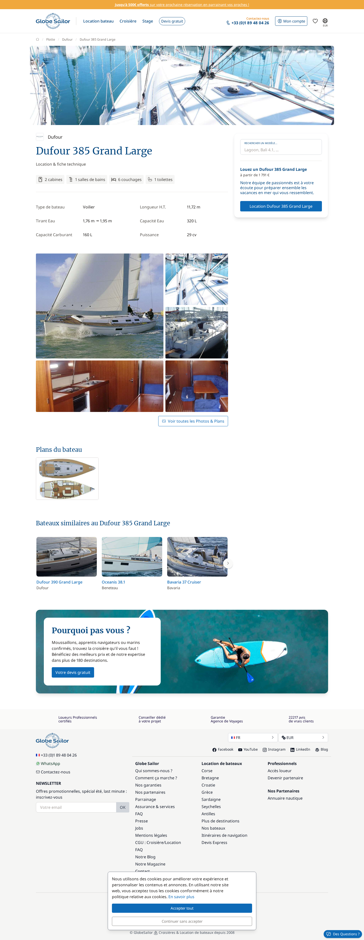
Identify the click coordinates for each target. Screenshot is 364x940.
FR (238, 737)
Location (173, 842)
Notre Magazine (150, 864)
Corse (207, 770)
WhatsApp (50, 763)
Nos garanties (148, 785)
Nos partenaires (150, 792)
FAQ (139, 813)
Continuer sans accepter (182, 921)
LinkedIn (303, 749)
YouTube (251, 749)
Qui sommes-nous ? (153, 770)
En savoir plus (181, 896)
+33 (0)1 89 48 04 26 (59, 755)
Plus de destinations (220, 821)
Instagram (277, 749)
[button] (98, 21)
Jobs (139, 828)
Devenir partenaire (285, 778)
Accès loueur (280, 770)
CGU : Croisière (149, 842)
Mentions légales (151, 835)
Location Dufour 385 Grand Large (281, 206)
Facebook (225, 749)
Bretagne (210, 778)
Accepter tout (182, 908)
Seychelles (211, 806)
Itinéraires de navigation (224, 835)
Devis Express (214, 842)
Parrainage (145, 799)
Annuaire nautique (285, 798)
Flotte (50, 39)
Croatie (208, 785)
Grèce (207, 792)
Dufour (67, 39)
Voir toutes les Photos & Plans (196, 421)
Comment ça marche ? (156, 778)
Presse (141, 821)
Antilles (208, 813)
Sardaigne (211, 799)
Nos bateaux (213, 828)
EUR (289, 737)
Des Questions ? (346, 934)
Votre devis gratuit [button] (72, 672)
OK (123, 807)
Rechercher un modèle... (260, 143)
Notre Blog (145, 857)
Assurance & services (155, 806)
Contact (142, 871)
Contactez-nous (55, 772)
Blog (324, 749)
